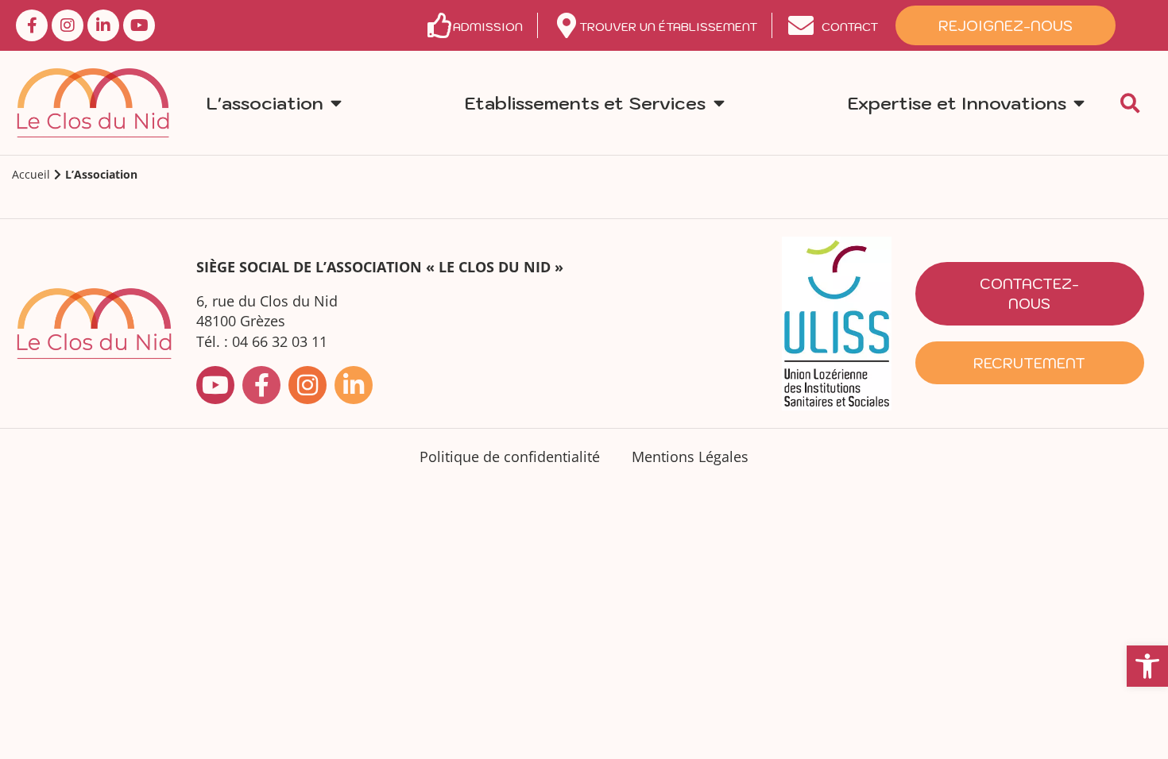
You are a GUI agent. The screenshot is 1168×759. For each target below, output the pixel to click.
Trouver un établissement (668, 26)
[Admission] (440, 25)
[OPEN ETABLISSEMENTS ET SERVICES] (718, 103)
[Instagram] (67, 25)
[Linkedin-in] (103, 25)
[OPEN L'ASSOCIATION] (336, 103)
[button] (1147, 666)
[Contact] (801, 25)
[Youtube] (139, 25)
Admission (488, 26)
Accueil (31, 174)
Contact (850, 26)
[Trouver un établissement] (566, 25)
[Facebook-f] (32, 25)
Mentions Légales (690, 456)
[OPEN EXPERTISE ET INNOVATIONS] (1079, 103)
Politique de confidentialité (510, 456)
